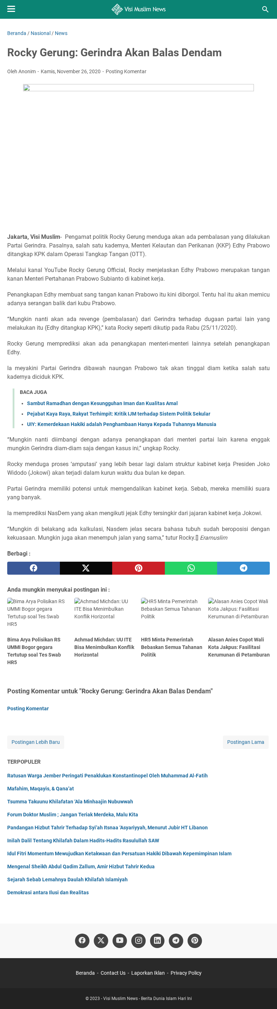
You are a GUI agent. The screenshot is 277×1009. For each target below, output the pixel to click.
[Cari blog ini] (265, 9)
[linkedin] (157, 941)
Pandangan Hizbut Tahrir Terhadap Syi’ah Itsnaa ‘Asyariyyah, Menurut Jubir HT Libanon (107, 827)
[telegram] (243, 568)
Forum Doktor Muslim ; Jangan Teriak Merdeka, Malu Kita (72, 814)
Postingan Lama (245, 742)
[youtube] (120, 941)
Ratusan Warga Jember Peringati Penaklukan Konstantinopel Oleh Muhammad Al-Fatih (107, 775)
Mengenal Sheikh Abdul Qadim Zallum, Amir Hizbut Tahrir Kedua (81, 866)
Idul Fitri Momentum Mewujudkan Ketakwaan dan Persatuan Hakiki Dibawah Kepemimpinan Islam (119, 853)
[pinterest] (138, 568)
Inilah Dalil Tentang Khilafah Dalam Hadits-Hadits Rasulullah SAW (83, 840)
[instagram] (138, 941)
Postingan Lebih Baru (36, 742)
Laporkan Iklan (148, 973)
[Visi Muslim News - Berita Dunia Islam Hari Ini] (138, 9)
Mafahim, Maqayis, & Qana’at (40, 788)
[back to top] (262, 993)
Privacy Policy (186, 973)
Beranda (85, 973)
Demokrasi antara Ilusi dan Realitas (48, 892)
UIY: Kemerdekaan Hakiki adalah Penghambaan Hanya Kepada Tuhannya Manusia (121, 424)
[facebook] (33, 568)
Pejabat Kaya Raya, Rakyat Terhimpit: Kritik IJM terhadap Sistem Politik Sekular (118, 414)
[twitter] (86, 568)
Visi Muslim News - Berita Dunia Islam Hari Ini (147, 998)
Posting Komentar (126, 71)
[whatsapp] (191, 568)
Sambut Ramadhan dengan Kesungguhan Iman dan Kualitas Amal (102, 403)
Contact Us (113, 973)
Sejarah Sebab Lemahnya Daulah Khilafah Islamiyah (67, 879)
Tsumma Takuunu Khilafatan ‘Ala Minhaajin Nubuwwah (70, 801)
